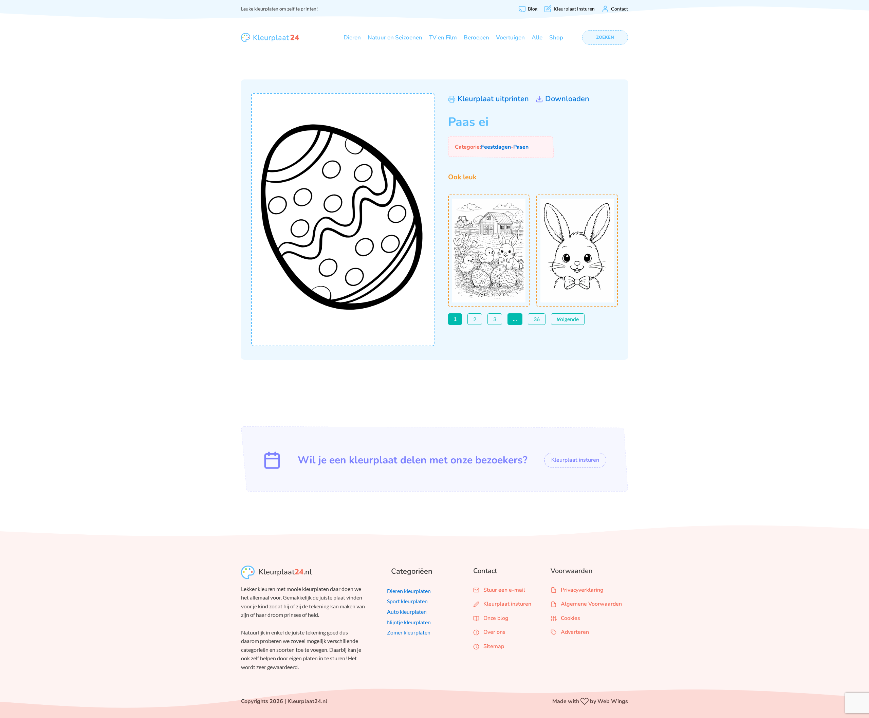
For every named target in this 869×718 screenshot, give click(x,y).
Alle (537, 37)
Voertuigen (510, 37)
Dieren (352, 37)
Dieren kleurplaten (409, 591)
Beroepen (476, 37)
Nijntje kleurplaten (409, 622)
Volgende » (568, 319)
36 (537, 319)
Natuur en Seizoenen (395, 37)
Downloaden (567, 99)
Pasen (521, 147)
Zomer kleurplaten (408, 632)
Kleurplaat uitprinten (493, 99)
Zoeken (605, 37)
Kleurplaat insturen (575, 460)
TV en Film (443, 37)
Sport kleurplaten (407, 601)
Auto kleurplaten (407, 611)
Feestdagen (496, 147)
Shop (556, 37)
